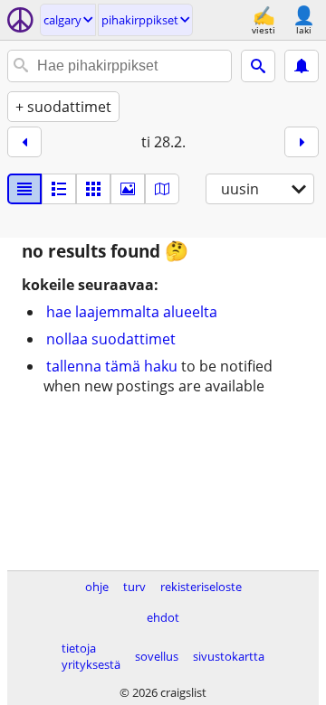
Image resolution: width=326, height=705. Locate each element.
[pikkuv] (59, 189)
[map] (162, 189)
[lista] (24, 189)
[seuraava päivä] (301, 142)
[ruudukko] (93, 189)
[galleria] (127, 189)
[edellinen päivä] (24, 142)
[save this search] (301, 66)
